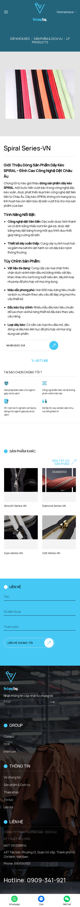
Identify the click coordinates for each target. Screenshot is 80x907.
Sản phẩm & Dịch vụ (48, 39)
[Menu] (6, 11)
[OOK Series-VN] (59, 527)
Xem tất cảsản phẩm (60, 462)
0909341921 (22, 863)
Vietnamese (65, 12)
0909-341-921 (46, 880)
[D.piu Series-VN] (21, 527)
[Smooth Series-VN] (21, 480)
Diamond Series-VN (54, 506)
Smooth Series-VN (15, 506)
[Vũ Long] (40, 12)
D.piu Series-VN (13, 553)
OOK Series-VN (51, 553)
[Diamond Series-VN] (59, 480)
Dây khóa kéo (20, 39)
